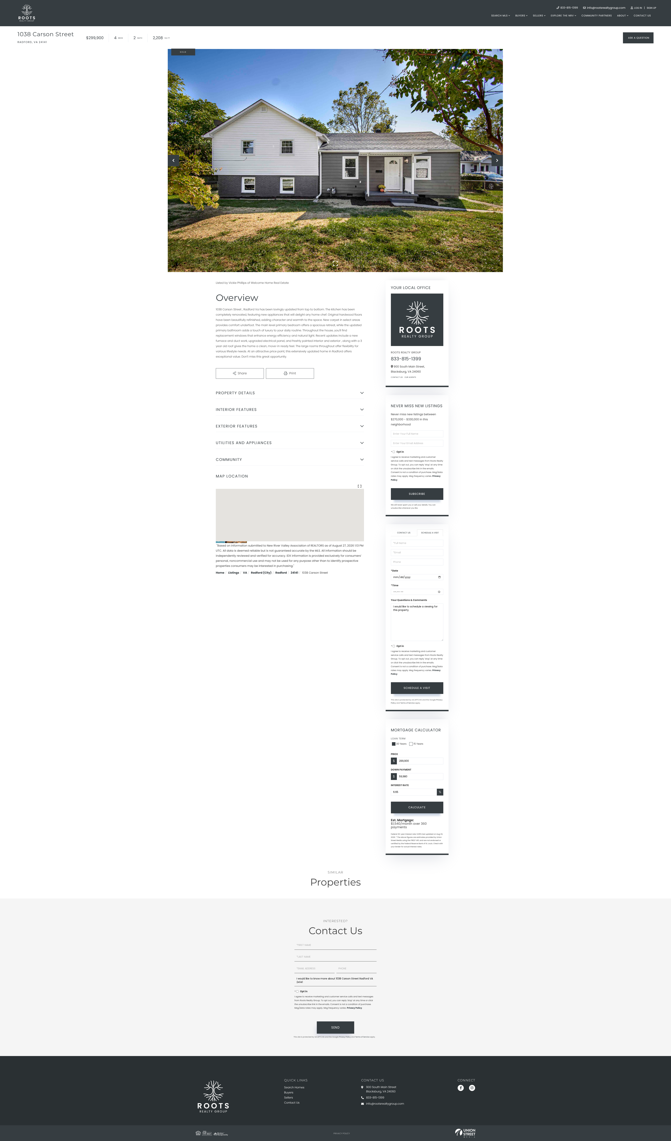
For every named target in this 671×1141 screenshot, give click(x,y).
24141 (294, 573)
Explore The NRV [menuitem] (562, 15)
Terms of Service (407, 703)
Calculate (417, 807)
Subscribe (417, 494)
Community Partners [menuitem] (597, 15)
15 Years (418, 744)
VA (245, 573)
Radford (281, 573)
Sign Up (651, 8)
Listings (233, 573)
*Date (394, 570)
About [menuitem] (621, 15)
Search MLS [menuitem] (499, 15)
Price (394, 754)
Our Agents (410, 377)
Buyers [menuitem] (520, 15)
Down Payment (401, 769)
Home (220, 573)
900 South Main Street (381, 1089)
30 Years (401, 744)
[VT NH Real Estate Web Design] (465, 1133)
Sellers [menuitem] (538, 15)
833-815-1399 (569, 8)
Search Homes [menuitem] (294, 1087)
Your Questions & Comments (409, 600)
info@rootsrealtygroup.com (605, 8)
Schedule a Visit (430, 532)
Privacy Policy (354, 1008)
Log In (637, 8)
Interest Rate (400, 785)
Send (335, 1027)
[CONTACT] (638, 37)
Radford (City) (261, 573)
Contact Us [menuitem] (642, 15)
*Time (394, 585)
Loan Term (398, 738)
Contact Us (397, 377)
